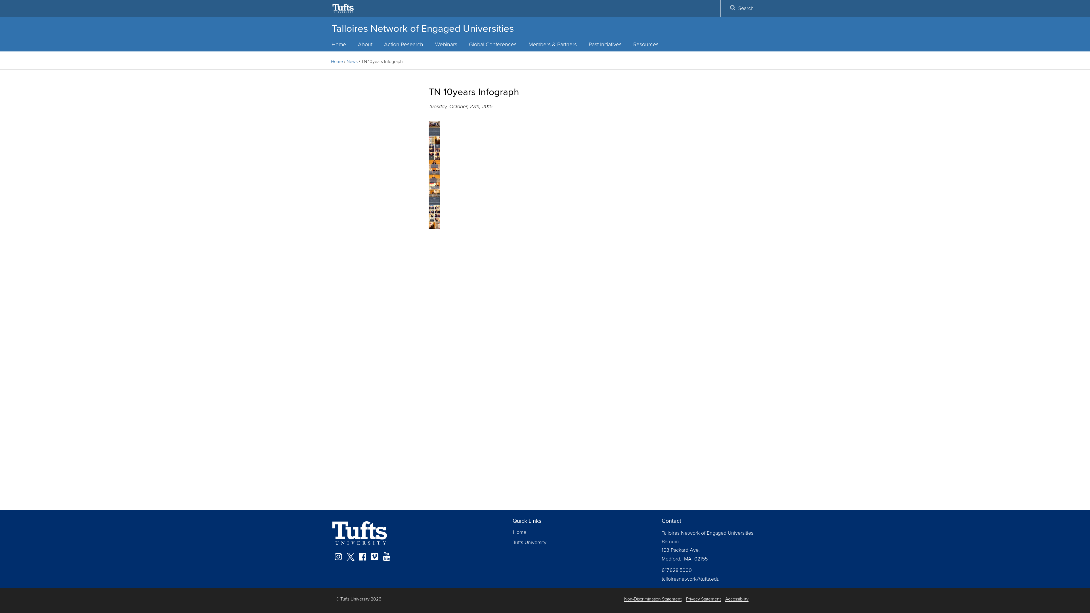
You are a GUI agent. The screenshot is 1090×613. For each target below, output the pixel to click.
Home (339, 44)
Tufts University (529, 542)
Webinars (446, 44)
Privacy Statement (703, 599)
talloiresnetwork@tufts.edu (691, 579)
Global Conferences (493, 44)
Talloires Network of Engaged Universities (423, 28)
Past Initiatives (605, 44)
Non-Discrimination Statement (653, 599)
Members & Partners (553, 44)
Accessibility (737, 599)
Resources (646, 44)
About (365, 44)
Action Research (403, 44)
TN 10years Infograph (382, 61)
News (352, 61)
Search (746, 8)
